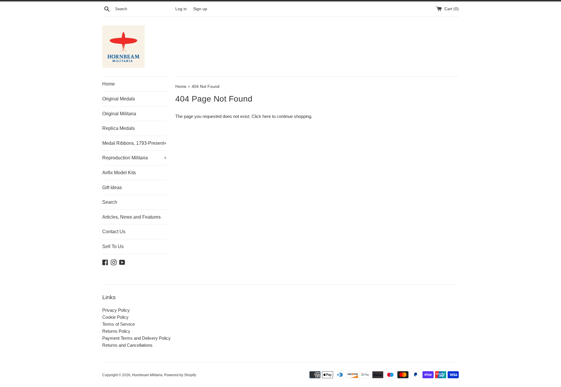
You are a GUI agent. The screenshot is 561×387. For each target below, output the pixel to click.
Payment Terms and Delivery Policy (136, 338)
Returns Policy (116, 331)
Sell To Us (113, 246)
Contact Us (113, 231)
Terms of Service (118, 324)
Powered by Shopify (180, 375)
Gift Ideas (112, 187)
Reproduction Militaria (134, 157)
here (266, 116)
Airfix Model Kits (119, 172)
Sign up (200, 9)
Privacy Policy (116, 310)
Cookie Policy (115, 317)
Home (108, 83)
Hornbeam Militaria (147, 375)
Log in (181, 9)
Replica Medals (118, 128)
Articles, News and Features (131, 217)
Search (109, 202)
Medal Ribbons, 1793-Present (134, 143)
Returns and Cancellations (127, 345)
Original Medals (118, 98)
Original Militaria (119, 113)
